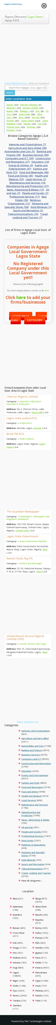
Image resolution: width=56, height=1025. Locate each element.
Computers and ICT (31, 758)
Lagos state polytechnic (21, 418)
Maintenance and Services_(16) (27, 182)
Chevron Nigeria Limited (22, 396)
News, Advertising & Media (35, 819)
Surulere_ (13, 130)
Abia (15, 898)
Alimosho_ (13, 107)
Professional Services (32, 836)
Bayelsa (39, 919)
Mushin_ (29, 123)
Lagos (16, 972)
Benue (16, 927)
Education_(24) (40, 161)
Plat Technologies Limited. (38, 1021)
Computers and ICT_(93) (19, 158)
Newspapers (26, 516)
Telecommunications (31, 868)
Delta (38, 932)
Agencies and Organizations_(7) (27, 144)
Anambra (17, 914)
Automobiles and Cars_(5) (19, 151)
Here (46, 290)
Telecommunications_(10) (23, 214)
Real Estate (27, 840)
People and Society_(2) (35, 193)
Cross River (19, 932)
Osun (38, 985)
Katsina (16, 962)
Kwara (38, 967)
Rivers (16, 995)
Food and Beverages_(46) (34, 172)
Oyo (15, 990)
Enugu (16, 947)
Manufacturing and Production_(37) (27, 186)
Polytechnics (26, 423)
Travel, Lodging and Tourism (36, 872)
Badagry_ (27, 111)
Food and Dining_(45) (20, 175)
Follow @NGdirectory (15, 83)
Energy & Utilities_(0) (21, 165)
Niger (15, 980)
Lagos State (35, 17)
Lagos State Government (22, 536)
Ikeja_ (24, 117)
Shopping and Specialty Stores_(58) (26, 205)
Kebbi (38, 962)
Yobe (38, 1000)
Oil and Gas (27, 827)
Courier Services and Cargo (33, 643)
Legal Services (28, 800)
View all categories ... (32, 880)
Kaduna (16, 957)
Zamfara (17, 1005)
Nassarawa (41, 972)
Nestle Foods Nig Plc (19, 558)
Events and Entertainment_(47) (28, 167)
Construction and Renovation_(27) (28, 160)
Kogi (15, 967)
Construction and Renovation (36, 763)
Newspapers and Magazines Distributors (27, 518)
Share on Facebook (39, 83)
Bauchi (38, 914)
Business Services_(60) (36, 155)
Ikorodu (37, 428)
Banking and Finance (31, 750)
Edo (15, 942)
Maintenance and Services (34, 804)
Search (9, 92)
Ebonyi (38, 937)
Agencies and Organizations (35, 730)
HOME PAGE (20, 316)
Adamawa (18, 906)
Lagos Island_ (30, 120)
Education (26, 770)
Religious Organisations (33, 844)
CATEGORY (34, 320)
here (21, 297)
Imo (15, 952)
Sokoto (38, 995)
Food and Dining (29, 791)
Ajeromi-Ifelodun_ (31, 104)
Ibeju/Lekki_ (27, 114)
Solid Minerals (28, 859)
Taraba (16, 1000)
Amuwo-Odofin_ (33, 107)
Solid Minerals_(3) (41, 207)
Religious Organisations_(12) (24, 201)
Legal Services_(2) (36, 179)
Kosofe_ (12, 120)
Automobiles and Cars (32, 745)
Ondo (15, 985)
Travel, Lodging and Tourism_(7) (30, 215)
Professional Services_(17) (25, 196)
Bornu (38, 927)
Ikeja (44, 549)
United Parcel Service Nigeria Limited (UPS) (25, 637)
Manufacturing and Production (30, 814)
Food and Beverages (32, 787)
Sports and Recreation (32, 864)
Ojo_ (42, 123)
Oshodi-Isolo (22, 530)
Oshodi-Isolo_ (15, 126)
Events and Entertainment (34, 775)
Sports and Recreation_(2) (28, 210)
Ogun (38, 980)
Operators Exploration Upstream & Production (23, 402)
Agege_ (12, 104)
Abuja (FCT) (41, 898)
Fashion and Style (30, 782)
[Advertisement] (28, 54)
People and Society (31, 831)
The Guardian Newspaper (22, 511)
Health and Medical (31, 795)
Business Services (30, 754)
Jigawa (38, 952)
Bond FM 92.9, (15, 434)
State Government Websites (33, 541)
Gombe (39, 947)
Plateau (39, 990)
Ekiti (37, 942)
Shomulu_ (33, 126)
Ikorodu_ (38, 117)
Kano (37, 957)
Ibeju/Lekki (37, 412)
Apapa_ (12, 111)
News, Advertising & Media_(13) (25, 189)
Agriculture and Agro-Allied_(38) (27, 148)
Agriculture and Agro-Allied (35, 738)
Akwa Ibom (41, 906)
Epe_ (40, 111)
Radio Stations (27, 438)
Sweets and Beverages (31, 563)
